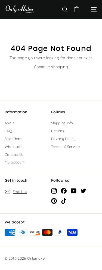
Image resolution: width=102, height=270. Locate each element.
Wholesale (13, 146)
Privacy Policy (63, 138)
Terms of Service (65, 146)
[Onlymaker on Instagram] (54, 191)
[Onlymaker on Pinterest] (54, 201)
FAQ (8, 131)
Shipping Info (62, 123)
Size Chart (13, 138)
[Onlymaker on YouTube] (73, 191)
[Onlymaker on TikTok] (64, 201)
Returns (57, 131)
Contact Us (14, 154)
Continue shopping (51, 66)
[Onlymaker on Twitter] (83, 191)
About (10, 123)
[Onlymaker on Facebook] (64, 191)
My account (15, 162)
